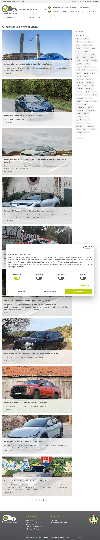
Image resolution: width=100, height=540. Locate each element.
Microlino (79, 82)
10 (43, 500)
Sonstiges (79, 138)
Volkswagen (80, 107)
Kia (93, 67)
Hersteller (79, 35)
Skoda (94, 95)
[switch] (39, 278)
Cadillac (86, 123)
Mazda (87, 76)
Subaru (89, 98)
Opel (92, 85)
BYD (93, 48)
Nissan (85, 85)
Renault (79, 95)
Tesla (86, 101)
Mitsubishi (90, 82)
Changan (90, 126)
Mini (88, 120)
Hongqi (94, 60)
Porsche (79, 92)
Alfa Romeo (80, 42)
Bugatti (86, 48)
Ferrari (92, 54)
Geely (78, 113)
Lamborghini (80, 70)
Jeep (86, 67)
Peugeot (79, 88)
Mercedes (79, 79)
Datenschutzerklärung (58, 522)
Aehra (87, 39)
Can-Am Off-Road (82, 132)
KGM (77, 129)
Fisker (85, 57)
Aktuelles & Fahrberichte (30, 17)
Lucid (94, 73)
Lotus (86, 73)
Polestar (88, 88)
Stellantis (79, 98)
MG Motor (90, 79)
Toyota (94, 101)
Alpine (90, 42)
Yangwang (79, 110)
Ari (86, 116)
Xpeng (90, 107)
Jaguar (78, 67)
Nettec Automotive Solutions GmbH (68, 537)
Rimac (95, 92)
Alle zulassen (78, 291)
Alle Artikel (80, 31)
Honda (86, 60)
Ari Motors (79, 126)
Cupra (87, 51)
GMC (78, 123)
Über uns (29, 520)
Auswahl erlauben (50, 291)
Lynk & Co (79, 120)
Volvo (84, 104)
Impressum (54, 520)
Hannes (78, 116)
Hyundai (79, 63)
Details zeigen (84, 285)
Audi (77, 45)
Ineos (87, 63)
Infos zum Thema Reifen (35, 529)
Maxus (78, 76)
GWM (78, 60)
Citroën (78, 51)
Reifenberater (9, 17)
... (27, 500)
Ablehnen (21, 291)
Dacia (78, 54)
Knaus (86, 113)
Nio (77, 85)
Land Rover (92, 70)
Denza (85, 129)
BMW (78, 48)
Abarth (78, 39)
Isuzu (93, 129)
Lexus (78, 73)
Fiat (77, 57)
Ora (77, 104)
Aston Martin (87, 45)
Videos (48, 17)
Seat (87, 95)
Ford (92, 57)
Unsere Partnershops (34, 527)
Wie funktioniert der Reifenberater (33, 523)
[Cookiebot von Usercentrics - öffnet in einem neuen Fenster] (83, 247)
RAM (87, 92)
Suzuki (78, 101)
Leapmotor (90, 110)
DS (85, 54)
